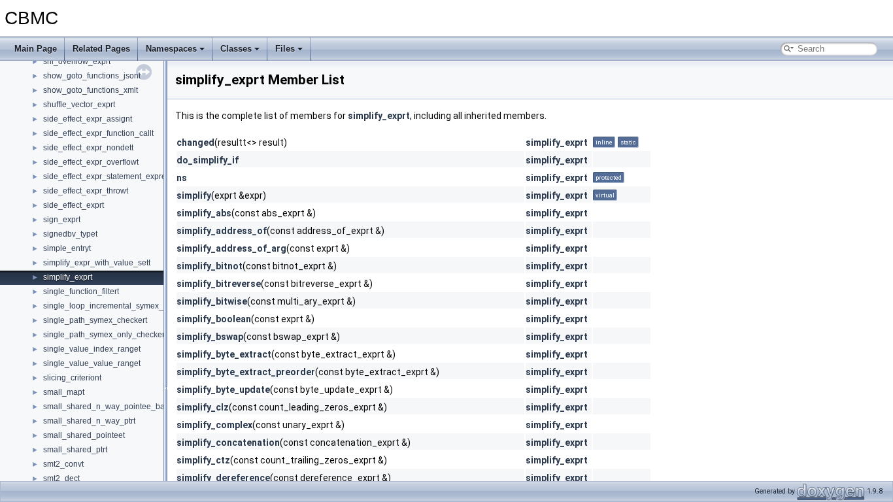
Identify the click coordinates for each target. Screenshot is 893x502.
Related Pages (101, 49)
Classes (236, 49)
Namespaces (171, 49)
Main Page (35, 49)
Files (285, 49)
